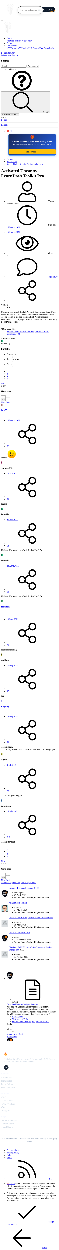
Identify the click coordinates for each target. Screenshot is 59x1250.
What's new (27, 41)
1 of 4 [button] (3, 386)
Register (4, 125)
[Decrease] (9, 397)
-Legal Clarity (7, 1127)
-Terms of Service (8, 1120)
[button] (21, 90)
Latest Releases (7, 1084)
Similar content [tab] (7, 885)
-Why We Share (8, 1104)
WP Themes (12, 48)
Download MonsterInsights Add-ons (22, 1004)
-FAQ (3, 1097)
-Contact (5, 1107)
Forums (10, 43)
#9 (8, 791)
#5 (8, 591)
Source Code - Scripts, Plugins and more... (30, 1021)
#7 (8, 691)
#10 (8, 837)
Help (9, 1155)
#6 (8, 645)
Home (9, 38)
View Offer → (32, 152)
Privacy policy (13, 1153)
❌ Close (11, 131)
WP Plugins (23, 48)
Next (3, 383)
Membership (6, 1081)
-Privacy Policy (7, 1124)
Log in (4, 120)
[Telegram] (6, 1067)
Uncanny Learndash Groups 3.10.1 (24, 888)
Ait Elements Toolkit (18, 903)
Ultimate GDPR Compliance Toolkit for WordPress (31, 917)
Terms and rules (13, 1150)
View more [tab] (29, 885)
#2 (8, 446)
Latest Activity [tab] (29, 968)
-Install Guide (7, 1100)
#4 (8, 545)
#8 (8, 742)
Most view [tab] (19, 885)
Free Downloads (46, 48)
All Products (6, 1077)
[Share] (27, 300)
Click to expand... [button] (8, 338)
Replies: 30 (52, 277)
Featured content (14, 41)
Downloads (12, 46)
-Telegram (5, 1110)
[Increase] (7, 397)
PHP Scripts (33, 48)
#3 (8, 499)
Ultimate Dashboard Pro (19, 932)
